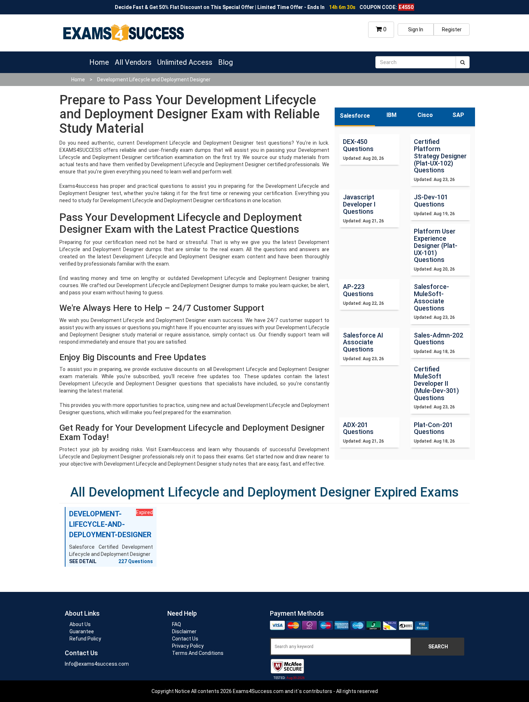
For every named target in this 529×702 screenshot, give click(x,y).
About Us (80, 624)
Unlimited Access (184, 62)
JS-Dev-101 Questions (431, 200)
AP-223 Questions (358, 290)
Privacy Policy (188, 646)
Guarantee (81, 631)
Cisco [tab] (425, 115)
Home (99, 62)
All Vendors (133, 62)
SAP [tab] (458, 115)
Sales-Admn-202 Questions (438, 338)
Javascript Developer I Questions (359, 204)
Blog (225, 62)
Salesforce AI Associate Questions (363, 342)
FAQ (176, 624)
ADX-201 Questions (358, 428)
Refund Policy (85, 639)
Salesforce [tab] (355, 115)
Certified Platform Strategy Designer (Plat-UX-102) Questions (440, 156)
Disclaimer (184, 631)
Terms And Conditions (197, 653)
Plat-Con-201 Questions (433, 428)
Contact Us (185, 639)
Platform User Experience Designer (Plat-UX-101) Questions (435, 245)
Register (452, 29)
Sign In (415, 29)
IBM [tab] (391, 115)
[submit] (463, 62)
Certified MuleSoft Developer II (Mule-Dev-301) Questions (436, 383)
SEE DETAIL (82, 561)
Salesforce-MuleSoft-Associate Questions (431, 297)
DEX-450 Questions (358, 145)
